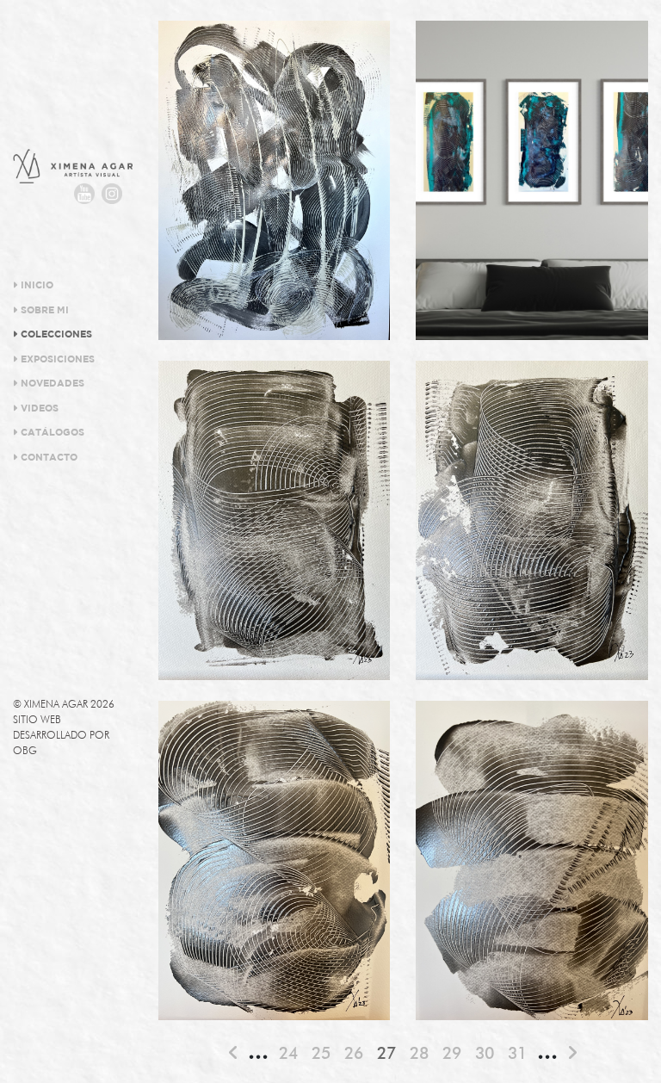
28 (419, 1052)
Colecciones (55, 335)
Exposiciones (56, 360)
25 (321, 1052)
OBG (25, 750)
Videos (38, 409)
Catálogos (51, 433)
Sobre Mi (43, 310)
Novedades (51, 384)
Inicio (35, 286)
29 (451, 1052)
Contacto (47, 458)
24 (288, 1052)
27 (386, 1052)
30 (484, 1052)
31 (517, 1052)
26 (353, 1052)
